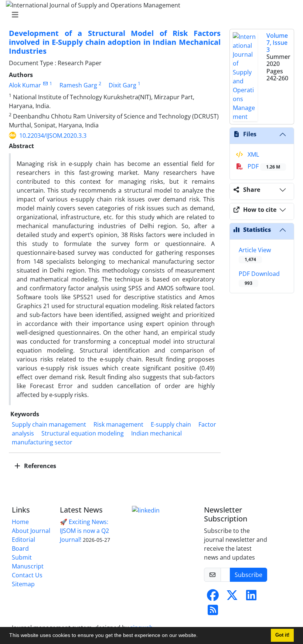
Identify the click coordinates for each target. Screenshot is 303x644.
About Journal (31, 531)
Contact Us (27, 575)
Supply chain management (49, 424)
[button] (200, 636)
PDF (263, 166)
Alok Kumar (25, 85)
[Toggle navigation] (149, 15)
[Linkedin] (146, 510)
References (39, 466)
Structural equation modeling (82, 433)
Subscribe (248, 575)
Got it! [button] (282, 635)
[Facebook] (213, 597)
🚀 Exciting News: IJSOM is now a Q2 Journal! (84, 531)
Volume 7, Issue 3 (277, 42)
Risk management (118, 424)
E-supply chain (171, 424)
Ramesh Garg (78, 85)
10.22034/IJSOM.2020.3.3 (52, 135)
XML (252, 154)
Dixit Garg (122, 85)
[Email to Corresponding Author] (45, 83)
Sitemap (23, 584)
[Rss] (213, 612)
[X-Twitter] (232, 597)
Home (20, 522)
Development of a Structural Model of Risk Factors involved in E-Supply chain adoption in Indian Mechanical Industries (115, 42)
